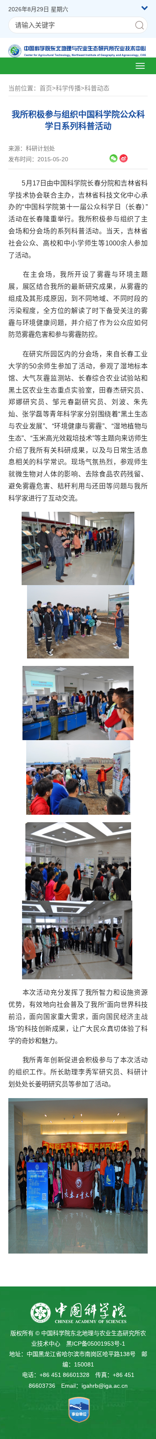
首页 (46, 88)
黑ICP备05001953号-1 (95, 1343)
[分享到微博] (123, 158)
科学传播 (68, 88)
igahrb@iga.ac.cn (105, 1385)
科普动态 (96, 88)
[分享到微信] (113, 158)
